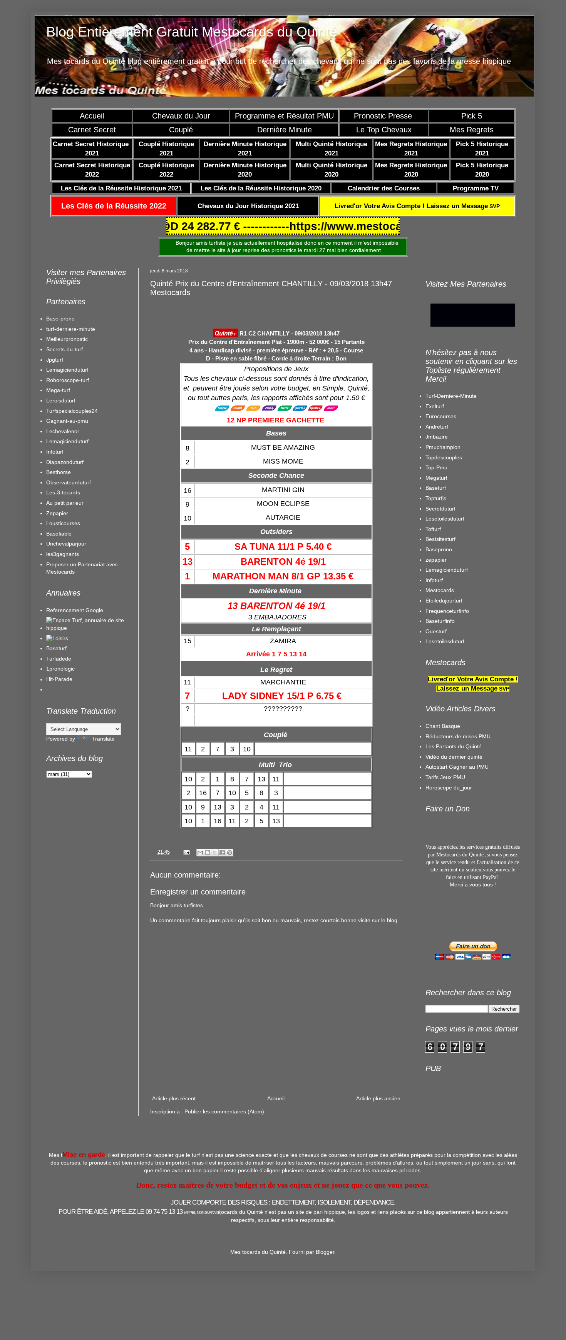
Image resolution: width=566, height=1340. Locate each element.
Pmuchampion (443, 447)
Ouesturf (436, 631)
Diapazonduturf (65, 462)
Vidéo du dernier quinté (453, 757)
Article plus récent (174, 1098)
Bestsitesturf (440, 539)
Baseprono (438, 549)
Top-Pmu (436, 467)
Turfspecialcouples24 (72, 411)
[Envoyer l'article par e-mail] (186, 852)
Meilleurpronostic (67, 339)
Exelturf (434, 406)
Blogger (325, 1252)
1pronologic (60, 669)
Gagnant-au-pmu (67, 421)
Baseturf (56, 648)
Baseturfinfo (440, 621)
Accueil (92, 116)
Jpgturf (54, 360)
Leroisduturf (60, 400)
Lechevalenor (62, 431)
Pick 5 (471, 116)
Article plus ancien (378, 1098)
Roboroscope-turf (67, 380)
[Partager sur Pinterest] (229, 852)
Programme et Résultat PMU (284, 116)
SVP (417, 206)
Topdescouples (443, 457)
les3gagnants (62, 554)
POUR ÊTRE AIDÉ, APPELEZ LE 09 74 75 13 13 (140, 1211)
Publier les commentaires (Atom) (224, 1111)
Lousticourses (63, 523)
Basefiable (59, 534)
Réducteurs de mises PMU (458, 736)
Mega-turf (58, 390)
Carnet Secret (92, 129)
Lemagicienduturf (67, 370)
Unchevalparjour (66, 544)
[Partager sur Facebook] (222, 852)
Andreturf (436, 427)
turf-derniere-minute (70, 329)
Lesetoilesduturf (444, 519)
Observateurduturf (68, 482)
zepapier (436, 560)
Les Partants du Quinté (453, 746)
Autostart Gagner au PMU (457, 767)
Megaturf (436, 478)
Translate (103, 739)
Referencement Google (74, 610)
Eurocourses (440, 416)
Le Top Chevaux (384, 129)
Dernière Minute (284, 129)
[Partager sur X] (215, 852)
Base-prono (60, 318)
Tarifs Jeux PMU (445, 777)
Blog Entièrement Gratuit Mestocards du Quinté (191, 32)
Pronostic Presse (384, 116)
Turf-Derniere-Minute (451, 396)
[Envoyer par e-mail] (200, 852)
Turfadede (58, 659)
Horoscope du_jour (448, 787)
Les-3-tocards (63, 492)
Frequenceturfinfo (447, 611)
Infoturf (55, 452)
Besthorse (58, 472)
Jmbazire (436, 437)
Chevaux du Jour (181, 116)
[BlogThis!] (207, 852)
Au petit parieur (65, 503)
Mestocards (439, 590)
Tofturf (433, 529)
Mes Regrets (472, 129)
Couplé (181, 129)
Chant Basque (442, 726)
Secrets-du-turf (64, 349)
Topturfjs (435, 498)
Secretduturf (440, 509)
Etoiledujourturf (443, 600)
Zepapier (57, 513)
